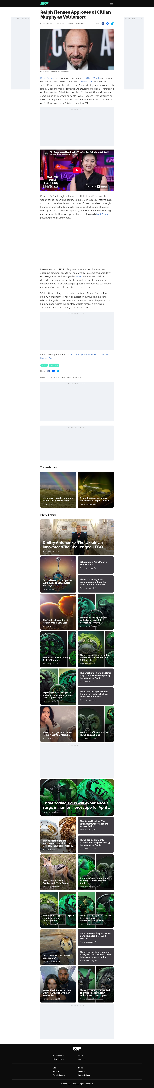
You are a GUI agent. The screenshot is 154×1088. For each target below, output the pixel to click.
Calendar (82, 1059)
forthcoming (87, 81)
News (80, 1068)
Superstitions (84, 1075)
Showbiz (56, 1071)
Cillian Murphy (93, 78)
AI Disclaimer (58, 1056)
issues (78, 276)
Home (42, 377)
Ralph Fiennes (47, 78)
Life (54, 1068)
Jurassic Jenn (48, 23)
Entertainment (59, 1075)
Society (81, 1071)
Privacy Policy (58, 1059)
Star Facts (80, 23)
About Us (82, 1056)
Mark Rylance (103, 214)
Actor (44, 365)
